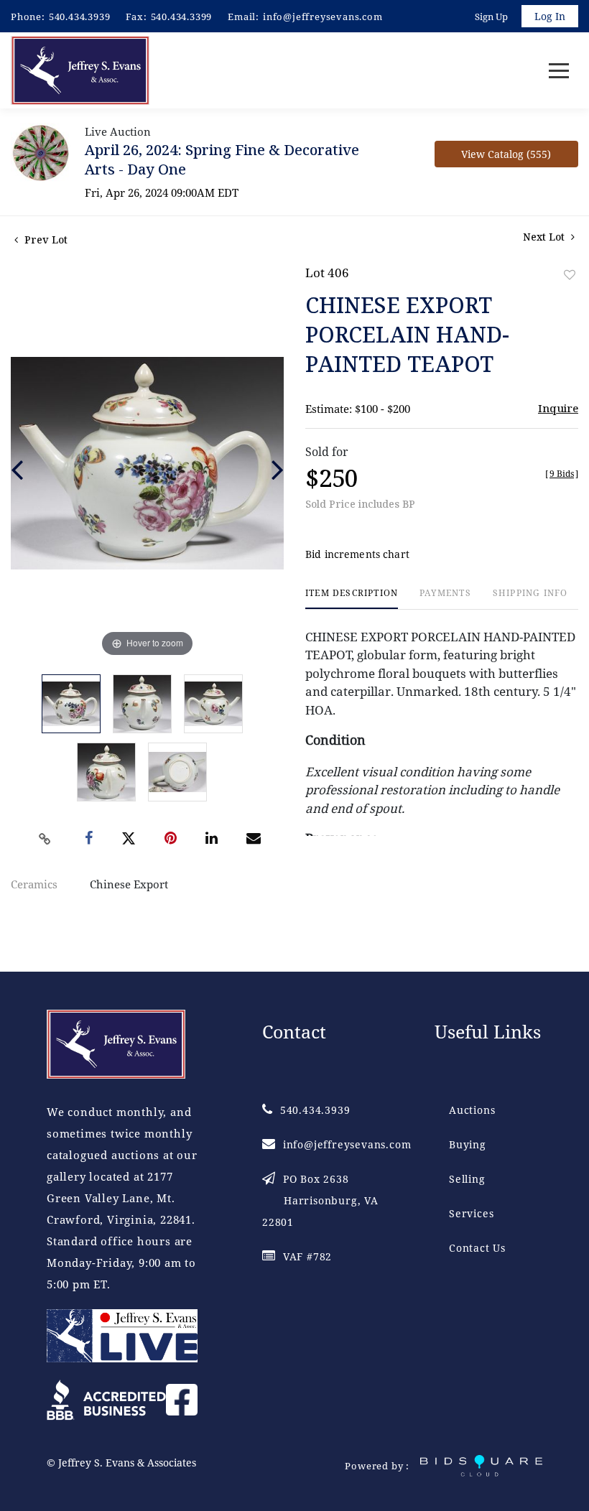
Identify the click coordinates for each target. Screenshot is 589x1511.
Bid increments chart (357, 554)
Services (471, 1213)
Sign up (491, 16)
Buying (467, 1144)
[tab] (351, 598)
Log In (549, 16)
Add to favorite (569, 274)
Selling (467, 1179)
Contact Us (477, 1248)
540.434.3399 (182, 16)
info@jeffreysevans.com (323, 16)
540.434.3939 (80, 16)
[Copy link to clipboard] (45, 838)
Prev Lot (45, 239)
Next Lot (545, 237)
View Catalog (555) (506, 154)
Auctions (472, 1110)
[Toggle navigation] (558, 70)
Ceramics (34, 884)
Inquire (558, 408)
